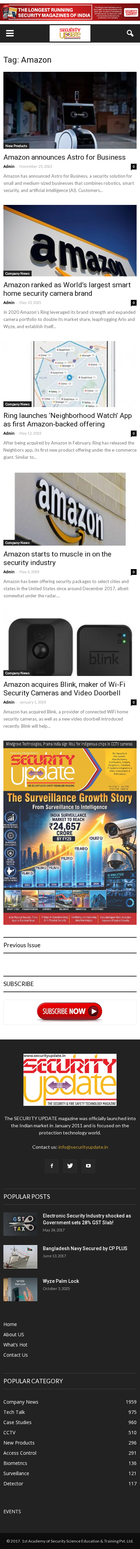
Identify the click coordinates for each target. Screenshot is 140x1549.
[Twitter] (70, 1166)
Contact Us (15, 1355)
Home (10, 1324)
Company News (17, 273)
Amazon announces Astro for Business (64, 157)
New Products (16, 146)
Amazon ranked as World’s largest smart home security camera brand (67, 289)
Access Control (19, 1453)
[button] (130, 33)
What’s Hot (15, 1344)
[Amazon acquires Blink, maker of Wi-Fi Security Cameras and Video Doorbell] (70, 643)
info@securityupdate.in (83, 1147)
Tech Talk (14, 1412)
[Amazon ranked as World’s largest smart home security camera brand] (70, 240)
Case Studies (17, 1422)
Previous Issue (21, 945)
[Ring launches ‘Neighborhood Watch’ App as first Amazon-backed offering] (70, 374)
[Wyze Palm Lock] (20, 1289)
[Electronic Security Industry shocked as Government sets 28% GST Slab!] (20, 1224)
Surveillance (16, 1473)
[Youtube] (88, 1166)
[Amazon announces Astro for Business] (70, 110)
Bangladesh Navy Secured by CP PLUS (85, 1248)
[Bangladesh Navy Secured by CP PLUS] (20, 1257)
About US (13, 1334)
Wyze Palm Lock (61, 1281)
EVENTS (12, 1511)
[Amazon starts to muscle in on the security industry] (70, 509)
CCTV (9, 1432)
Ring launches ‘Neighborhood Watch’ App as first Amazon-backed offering (67, 420)
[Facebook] (51, 1166)
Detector (13, 1483)
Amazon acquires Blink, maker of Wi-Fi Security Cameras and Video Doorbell (64, 688)
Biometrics (15, 1463)
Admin (9, 166)
